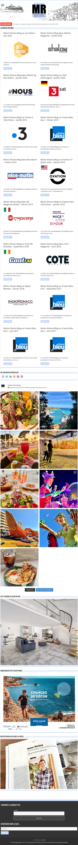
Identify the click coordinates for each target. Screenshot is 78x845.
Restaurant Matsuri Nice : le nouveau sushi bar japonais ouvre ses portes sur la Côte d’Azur (38, 24)
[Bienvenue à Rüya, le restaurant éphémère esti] (19, 450)
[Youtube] (42, 840)
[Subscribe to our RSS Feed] (14, 376)
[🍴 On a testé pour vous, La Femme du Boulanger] (19, 410)
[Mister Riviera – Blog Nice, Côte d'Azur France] (39, 10)
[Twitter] (36, 840)
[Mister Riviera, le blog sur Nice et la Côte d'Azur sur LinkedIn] (10, 376)
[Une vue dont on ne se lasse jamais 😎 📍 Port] (59, 410)
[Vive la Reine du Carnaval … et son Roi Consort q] (59, 528)
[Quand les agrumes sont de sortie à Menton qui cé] (19, 528)
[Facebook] (33, 840)
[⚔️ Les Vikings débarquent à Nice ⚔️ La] (59, 450)
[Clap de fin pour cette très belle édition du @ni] (59, 489)
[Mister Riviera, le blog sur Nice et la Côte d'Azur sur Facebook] (3, 376)
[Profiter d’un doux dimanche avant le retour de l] (19, 567)
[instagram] (44, 840)
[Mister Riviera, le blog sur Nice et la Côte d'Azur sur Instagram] (21, 376)
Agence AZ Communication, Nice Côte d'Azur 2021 (32, 842)
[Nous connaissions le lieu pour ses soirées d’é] (19, 489)
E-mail (15, 810)
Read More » (8, 68)
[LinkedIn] (40, 840)
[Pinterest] (38, 840)
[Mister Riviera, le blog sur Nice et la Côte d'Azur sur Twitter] (6, 376)
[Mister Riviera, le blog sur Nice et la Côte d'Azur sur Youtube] (18, 376)
